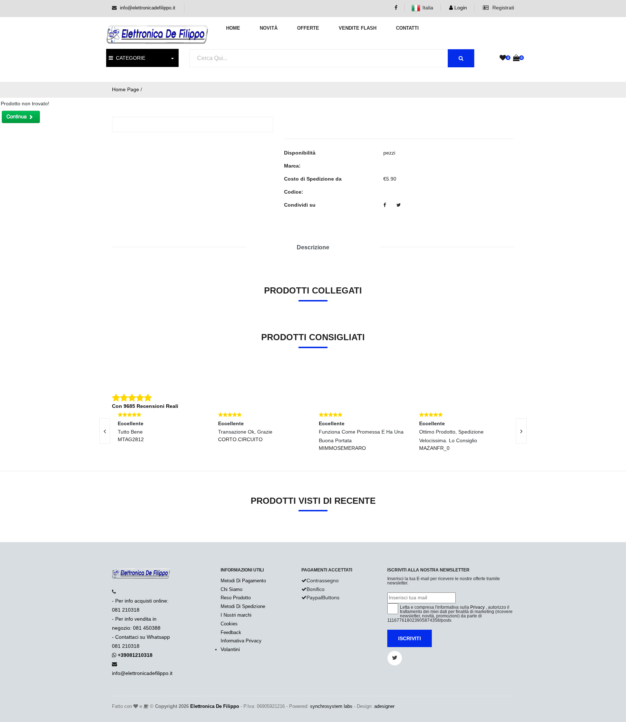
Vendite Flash (357, 28)
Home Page (125, 89)
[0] (503, 58)
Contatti (407, 28)
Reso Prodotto (236, 597)
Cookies (229, 623)
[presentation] (104, 431)
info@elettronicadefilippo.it (147, 7)
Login (460, 7)
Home (233, 28)
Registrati (502, 7)
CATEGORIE (129, 58)
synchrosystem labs (331, 706)
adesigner (384, 706)
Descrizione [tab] (313, 247)
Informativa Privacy (241, 640)
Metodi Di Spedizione (243, 606)
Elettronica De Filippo (214, 706)
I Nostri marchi (236, 615)
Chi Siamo (231, 589)
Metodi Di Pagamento (243, 580)
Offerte (308, 28)
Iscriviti (409, 638)
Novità (268, 28)
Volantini (230, 649)
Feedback (231, 632)
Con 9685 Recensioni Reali (145, 406)
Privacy (477, 607)
